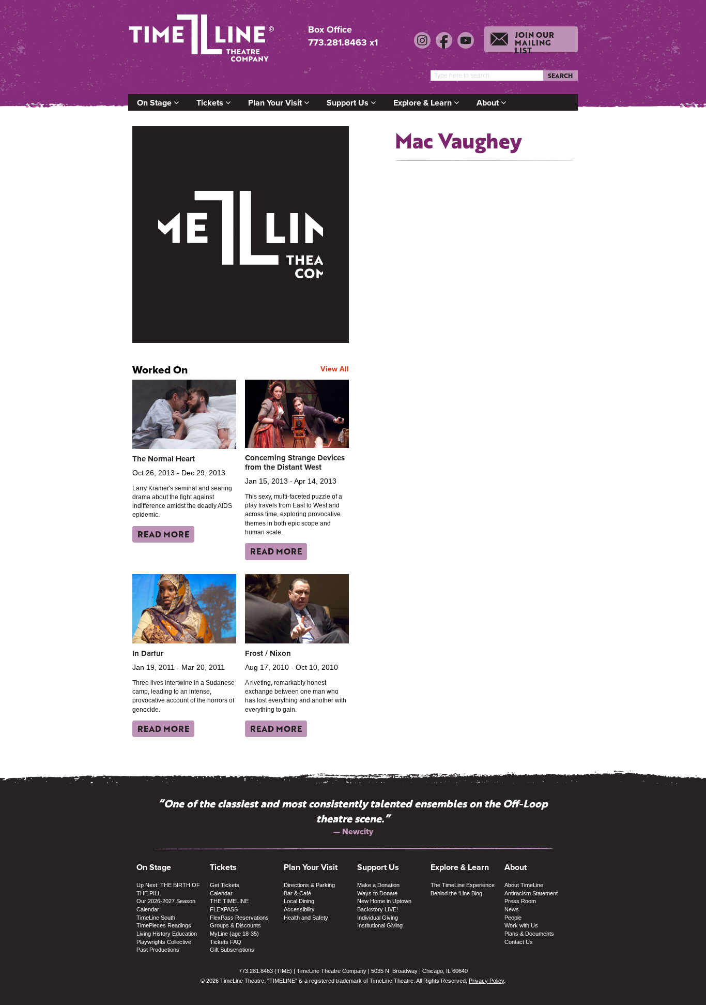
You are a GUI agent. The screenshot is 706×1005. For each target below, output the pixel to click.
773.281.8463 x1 (343, 42)
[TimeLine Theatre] (203, 42)
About (489, 103)
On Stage (155, 103)
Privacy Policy (486, 981)
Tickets (210, 103)
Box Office (330, 29)
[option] (353, 809)
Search (560, 75)
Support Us (349, 103)
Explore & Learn (423, 103)
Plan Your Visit (276, 103)
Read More (163, 534)
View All (334, 369)
